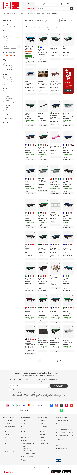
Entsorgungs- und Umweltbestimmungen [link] (40, 467)
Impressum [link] (5, 467)
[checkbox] (11, 23)
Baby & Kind (8, 431)
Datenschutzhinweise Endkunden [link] (63, 438)
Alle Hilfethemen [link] (27, 441)
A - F (24, 423)
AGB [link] (28, 467)
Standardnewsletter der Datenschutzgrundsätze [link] (26, 390)
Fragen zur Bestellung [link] (28, 443)
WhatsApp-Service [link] (44, 446)
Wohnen (7, 434)
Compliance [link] (13, 467)
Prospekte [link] (42, 423)
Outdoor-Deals (9, 420)
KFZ (6, 446)
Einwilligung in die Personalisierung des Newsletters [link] (32, 395)
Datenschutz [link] (21, 467)
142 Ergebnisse (46, 21)
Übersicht (25, 420)
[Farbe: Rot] (51, 179)
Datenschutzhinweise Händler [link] (65, 435)
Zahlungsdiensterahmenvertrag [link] (66, 432)
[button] (29, 28)
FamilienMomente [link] (44, 443)
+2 (60, 113)
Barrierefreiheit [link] (55, 467)
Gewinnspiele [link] (43, 437)
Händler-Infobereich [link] (45, 455)
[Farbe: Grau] (56, 113)
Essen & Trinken (9, 449)
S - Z (24, 431)
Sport (6, 443)
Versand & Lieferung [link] (28, 456)
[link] (43, 4)
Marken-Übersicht (9, 451)
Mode (6, 437)
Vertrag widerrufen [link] (27, 450)
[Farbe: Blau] (41, 47)
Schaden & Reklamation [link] (29, 453)
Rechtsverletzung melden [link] (27, 459)
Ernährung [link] (43, 440)
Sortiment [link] (42, 429)
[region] (13, 69)
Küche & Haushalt (9, 429)
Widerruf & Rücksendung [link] (26, 447)
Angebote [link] (42, 420)
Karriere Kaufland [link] (62, 448)
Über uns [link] (60, 423)
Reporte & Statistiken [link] (63, 420)
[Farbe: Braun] (58, 113)
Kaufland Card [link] (43, 426)
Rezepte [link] (42, 431)
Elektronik (7, 423)
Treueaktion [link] (43, 434)
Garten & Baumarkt (10, 426)
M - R (24, 429)
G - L (24, 426)
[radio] (11, 34)
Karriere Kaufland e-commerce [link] (65, 451)
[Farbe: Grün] (39, 47)
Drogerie (7, 440)
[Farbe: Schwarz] (54, 113)
